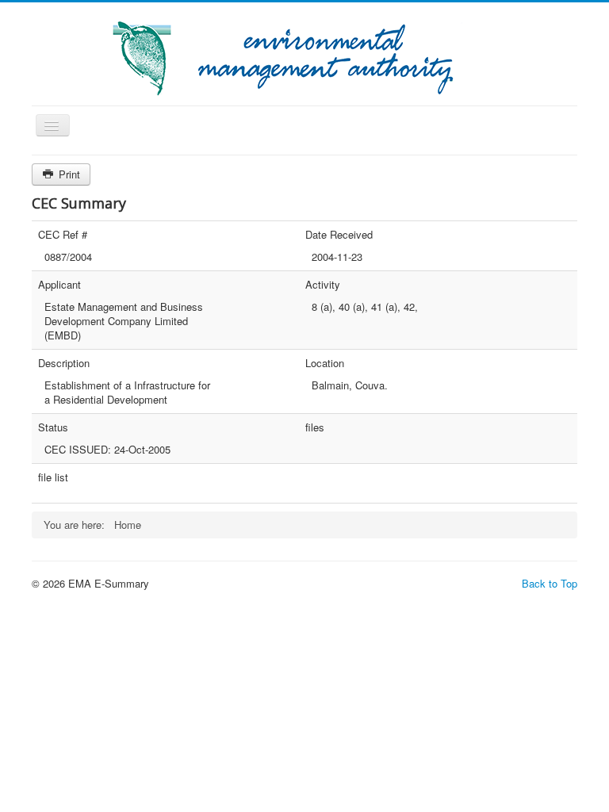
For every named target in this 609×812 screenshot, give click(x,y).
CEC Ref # (62, 235)
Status (53, 427)
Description (64, 363)
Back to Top (549, 583)
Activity (322, 285)
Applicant (59, 285)
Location (324, 363)
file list (53, 477)
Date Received (339, 235)
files (314, 427)
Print (68, 174)
